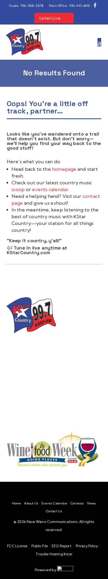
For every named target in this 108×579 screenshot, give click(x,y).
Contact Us (54, 511)
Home (16, 503)
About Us (31, 503)
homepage (65, 169)
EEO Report (61, 546)
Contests (77, 503)
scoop (19, 189)
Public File (40, 546)
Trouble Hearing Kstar (54, 554)
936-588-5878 (35, 367)
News (91, 503)
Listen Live (50, 18)
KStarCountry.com (28, 252)
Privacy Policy (87, 546)
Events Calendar (54, 503)
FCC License (17, 546)
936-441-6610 (45, 373)
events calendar (50, 189)
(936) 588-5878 (45, 398)
